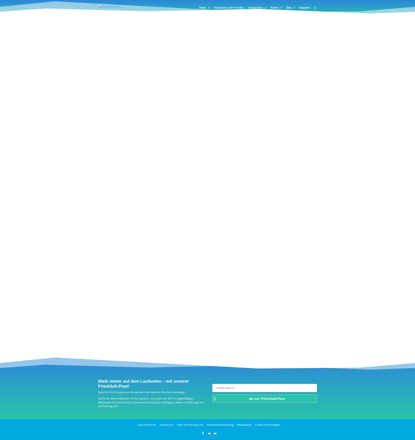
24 (177, 341)
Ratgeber (304, 7)
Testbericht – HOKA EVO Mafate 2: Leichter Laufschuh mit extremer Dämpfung (155, 313)
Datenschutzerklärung (220, 425)
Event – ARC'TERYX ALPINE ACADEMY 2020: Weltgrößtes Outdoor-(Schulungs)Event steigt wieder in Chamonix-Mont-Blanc (187, 182)
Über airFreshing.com (190, 425)
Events (274, 7)
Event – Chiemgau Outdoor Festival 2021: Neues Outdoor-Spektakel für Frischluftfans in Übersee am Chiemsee (178, 110)
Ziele (289, 7)
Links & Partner (146, 425)
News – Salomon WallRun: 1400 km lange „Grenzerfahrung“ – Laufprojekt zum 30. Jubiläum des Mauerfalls (175, 245)
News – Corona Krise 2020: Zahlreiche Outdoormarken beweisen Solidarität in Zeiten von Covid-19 (169, 78)
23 (172, 341)
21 (162, 341)
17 (141, 341)
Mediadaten (244, 425)
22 (167, 341)
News (202, 7)
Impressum (166, 425)
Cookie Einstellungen (267, 425)
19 (151, 341)
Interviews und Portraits (229, 7)
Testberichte (255, 7)
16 (136, 341)
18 (146, 341)
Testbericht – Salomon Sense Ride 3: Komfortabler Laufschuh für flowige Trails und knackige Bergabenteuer (176, 281)
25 (183, 341)
